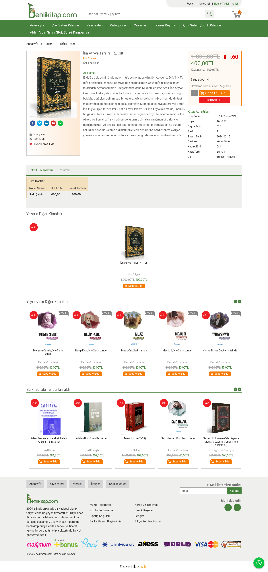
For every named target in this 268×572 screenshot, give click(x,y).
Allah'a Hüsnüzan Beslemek (91, 438)
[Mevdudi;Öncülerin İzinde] (177, 313)
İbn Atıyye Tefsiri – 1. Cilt (134, 262)
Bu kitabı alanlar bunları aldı (48, 389)
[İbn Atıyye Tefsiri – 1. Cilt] (134, 225)
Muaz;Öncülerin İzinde (134, 350)
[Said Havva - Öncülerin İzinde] (177, 401)
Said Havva (48, 450)
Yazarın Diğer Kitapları (44, 214)
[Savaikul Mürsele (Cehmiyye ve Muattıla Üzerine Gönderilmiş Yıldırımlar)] (220, 401)
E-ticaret (125, 566)
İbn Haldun (134, 450)
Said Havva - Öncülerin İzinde (177, 438)
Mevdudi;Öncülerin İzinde (177, 350)
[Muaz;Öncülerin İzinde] (134, 313)
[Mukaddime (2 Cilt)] (133, 401)
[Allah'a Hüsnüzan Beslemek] (90, 401)
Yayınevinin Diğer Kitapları (47, 301)
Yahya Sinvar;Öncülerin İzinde (220, 350)
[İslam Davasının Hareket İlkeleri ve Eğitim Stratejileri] (47, 401)
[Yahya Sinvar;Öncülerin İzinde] (220, 313)
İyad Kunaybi (91, 450)
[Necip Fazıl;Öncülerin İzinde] (91, 313)
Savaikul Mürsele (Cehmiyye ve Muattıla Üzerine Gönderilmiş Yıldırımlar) (220, 441)
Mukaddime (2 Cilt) (134, 438)
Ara (209, 14)
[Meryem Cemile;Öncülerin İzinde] (48, 313)
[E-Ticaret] (139, 566)
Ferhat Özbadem (48, 362)
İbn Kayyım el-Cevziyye (220, 450)
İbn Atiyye (134, 274)
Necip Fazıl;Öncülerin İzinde (91, 350)
